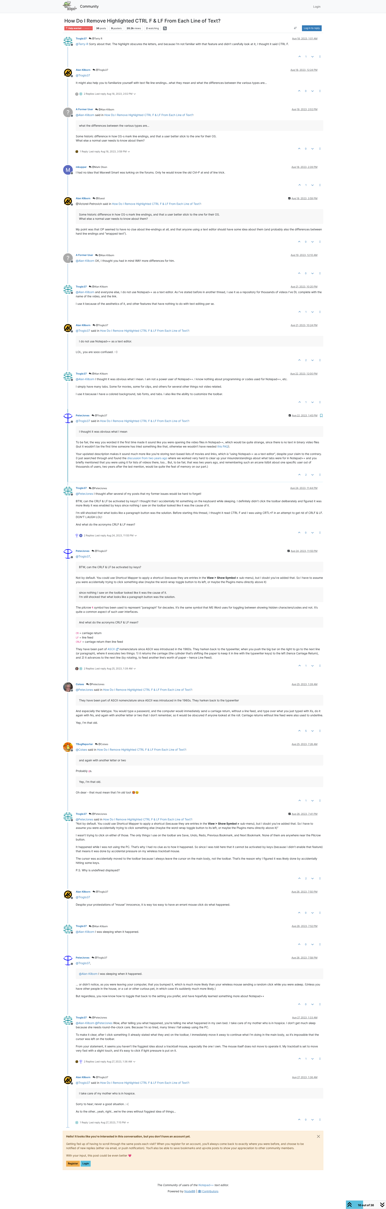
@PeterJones (99, 488)
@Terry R (96, 38)
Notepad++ (206, 1185)
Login (85, 1163)
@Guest (100, 198)
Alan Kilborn (83, 69)
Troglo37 (81, 38)
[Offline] (69, 41)
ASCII (111, 649)
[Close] (318, 1136)
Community (89, 6)
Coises (80, 684)
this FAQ (222, 446)
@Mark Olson (99, 166)
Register (73, 1163)
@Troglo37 (101, 69)
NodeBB (189, 1191)
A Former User (84, 109)
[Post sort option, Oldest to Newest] (295, 28)
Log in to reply (312, 28)
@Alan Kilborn (106, 109)
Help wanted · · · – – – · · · (80, 28)
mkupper (81, 166)
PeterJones (82, 415)
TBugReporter (84, 744)
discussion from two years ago (147, 458)
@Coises (103, 744)
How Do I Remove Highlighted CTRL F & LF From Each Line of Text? (148, 115)
